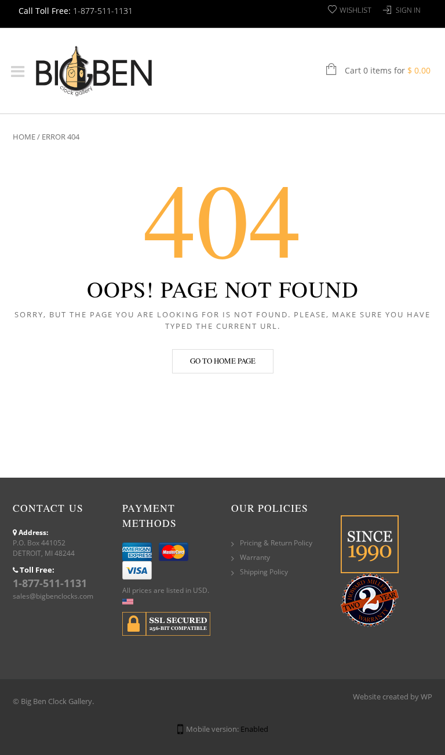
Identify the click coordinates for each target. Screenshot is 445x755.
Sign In (408, 10)
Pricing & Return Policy (276, 543)
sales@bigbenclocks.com (53, 596)
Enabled (254, 729)
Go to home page (223, 360)
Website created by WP (392, 696)
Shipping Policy (264, 572)
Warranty (255, 557)
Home (24, 136)
